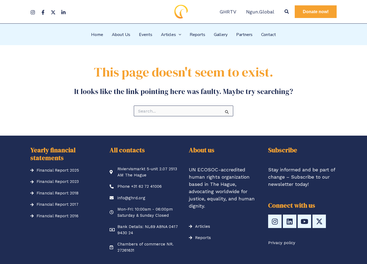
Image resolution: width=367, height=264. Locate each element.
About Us (121, 34)
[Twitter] (53, 12)
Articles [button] (168, 34)
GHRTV (228, 12)
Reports (197, 34)
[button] (287, 11)
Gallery (221, 34)
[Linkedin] (63, 12)
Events (145, 34)
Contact (268, 34)
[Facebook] (43, 12)
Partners (244, 34)
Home (97, 34)
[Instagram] (32, 12)
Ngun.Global (260, 12)
